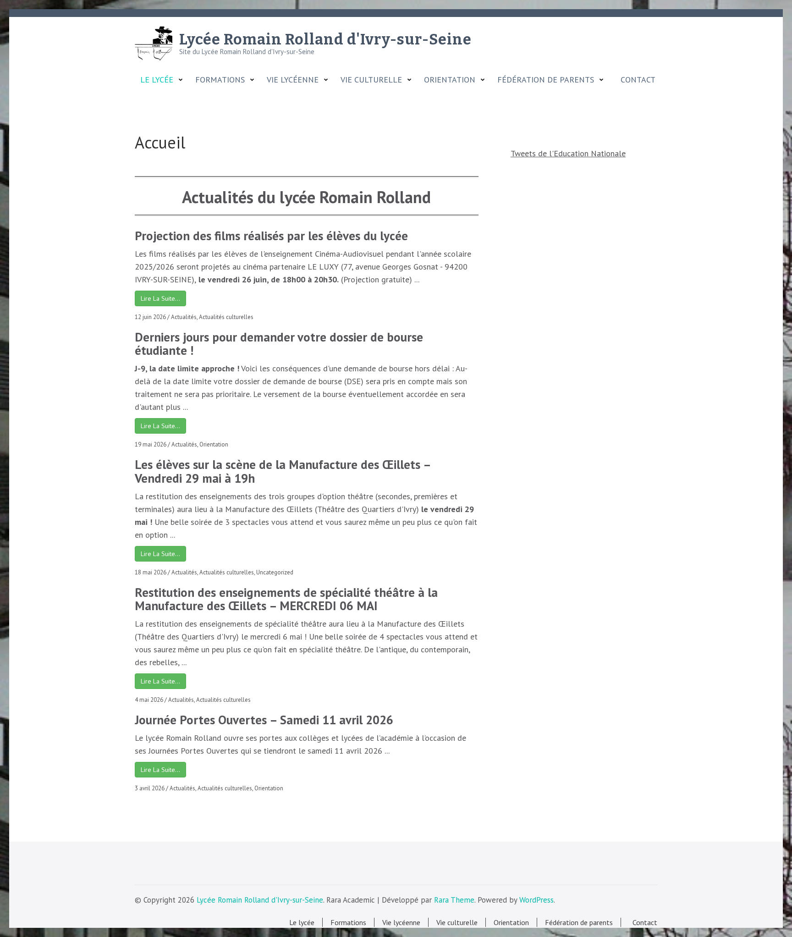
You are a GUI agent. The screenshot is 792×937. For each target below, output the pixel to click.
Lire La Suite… (160, 298)
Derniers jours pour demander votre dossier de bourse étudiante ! (279, 343)
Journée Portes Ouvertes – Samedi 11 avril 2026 (264, 720)
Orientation (213, 444)
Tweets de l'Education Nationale (568, 153)
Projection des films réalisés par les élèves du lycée (271, 235)
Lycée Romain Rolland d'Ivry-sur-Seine (325, 39)
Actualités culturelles (226, 317)
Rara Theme (454, 900)
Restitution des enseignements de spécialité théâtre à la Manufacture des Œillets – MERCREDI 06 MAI (286, 599)
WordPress (536, 900)
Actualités (184, 317)
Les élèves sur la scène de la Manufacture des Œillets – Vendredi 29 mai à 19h (282, 471)
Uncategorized (274, 572)
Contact (635, 80)
